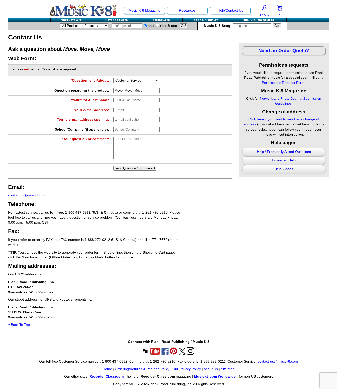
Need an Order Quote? (283, 50)
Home (107, 369)
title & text (168, 26)
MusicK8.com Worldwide (215, 376)
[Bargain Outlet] (207, 20)
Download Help (284, 160)
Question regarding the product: (81, 90)
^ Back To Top (19, 325)
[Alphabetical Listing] (72, 20)
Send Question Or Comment (135, 168)
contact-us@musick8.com (28, 195)
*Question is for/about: (90, 80)
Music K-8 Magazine (144, 10)
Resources (187, 10)
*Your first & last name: (90, 100)
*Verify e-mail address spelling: (83, 119)
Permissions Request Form (283, 83)
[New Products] (117, 20)
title (151, 26)
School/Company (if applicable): (82, 129)
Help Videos (283, 169)
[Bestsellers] (162, 20)
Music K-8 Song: (218, 26)
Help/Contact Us (230, 10)
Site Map (228, 369)
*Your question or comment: (85, 139)
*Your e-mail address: (91, 110)
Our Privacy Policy (186, 369)
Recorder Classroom (106, 376)
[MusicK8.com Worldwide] (258, 20)
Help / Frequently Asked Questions (284, 152)
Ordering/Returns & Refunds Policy (142, 369)
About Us (211, 369)
